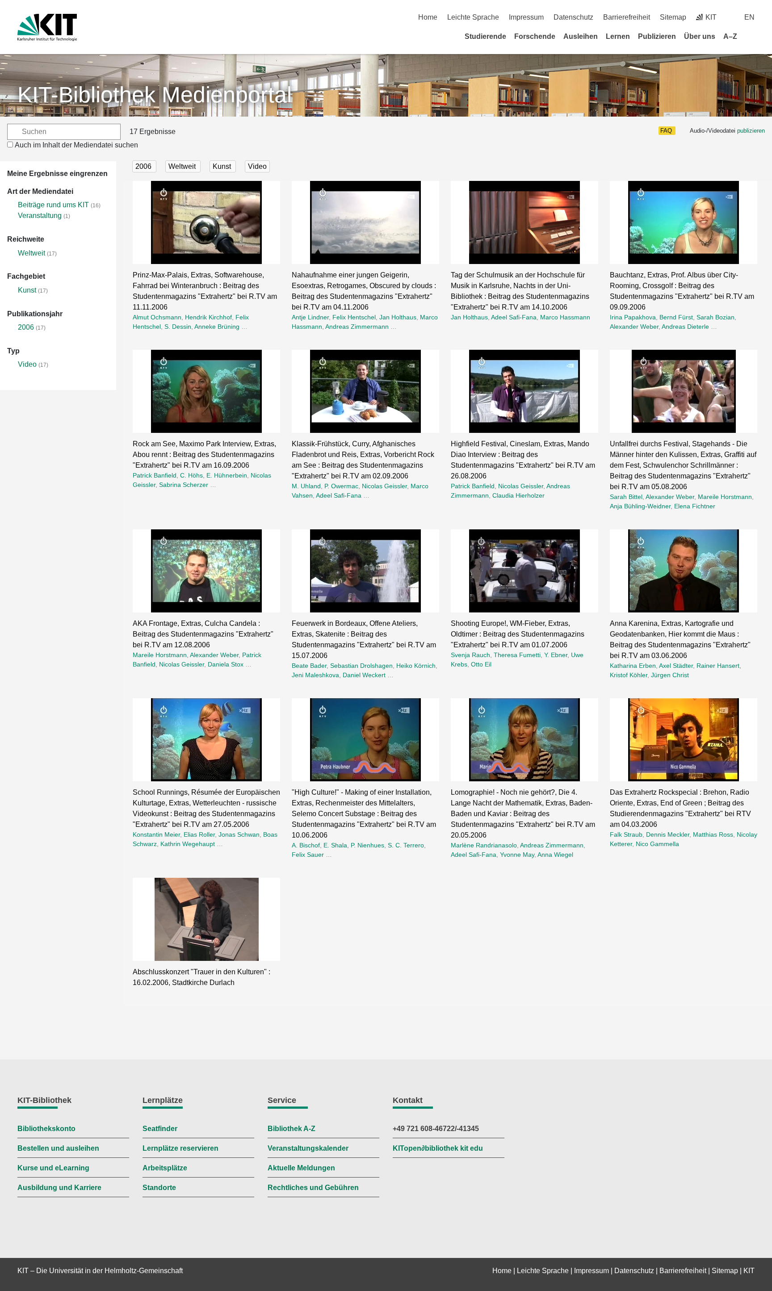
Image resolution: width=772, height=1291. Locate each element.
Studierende (485, 36)
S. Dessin (177, 326)
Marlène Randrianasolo (484, 845)
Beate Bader (309, 665)
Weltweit (31, 253)
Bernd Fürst (676, 317)
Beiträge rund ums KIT (53, 205)
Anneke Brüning (216, 326)
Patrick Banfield (154, 475)
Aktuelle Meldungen (301, 1168)
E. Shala (335, 845)
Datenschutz (573, 17)
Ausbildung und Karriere (59, 1187)
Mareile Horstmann (725, 496)
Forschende (534, 36)
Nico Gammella (657, 843)
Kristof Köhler (628, 675)
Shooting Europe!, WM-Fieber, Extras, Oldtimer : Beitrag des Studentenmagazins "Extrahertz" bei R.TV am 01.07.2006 (517, 634)
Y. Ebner (555, 654)
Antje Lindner (310, 317)
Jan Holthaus (397, 317)
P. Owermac (341, 486)
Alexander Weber (634, 326)
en (749, 17)
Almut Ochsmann (157, 317)
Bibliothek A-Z (291, 1128)
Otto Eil (481, 664)
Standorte (159, 1187)
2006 (26, 327)
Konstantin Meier (156, 834)
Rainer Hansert (717, 665)
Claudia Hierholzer (518, 495)
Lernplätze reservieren (180, 1148)
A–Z (730, 36)
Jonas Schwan (239, 834)
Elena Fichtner (694, 506)
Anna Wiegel (555, 854)
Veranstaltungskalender (308, 1148)
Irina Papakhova (633, 317)
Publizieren (657, 36)
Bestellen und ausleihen (58, 1148)
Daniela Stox (225, 664)
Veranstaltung (40, 215)
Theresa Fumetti (517, 654)
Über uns (699, 36)
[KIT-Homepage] (47, 27)
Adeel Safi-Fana (514, 317)
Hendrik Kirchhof (208, 317)
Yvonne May (517, 854)
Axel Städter (676, 665)
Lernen (618, 36)
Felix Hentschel (354, 317)
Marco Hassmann (565, 317)
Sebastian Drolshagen (361, 665)
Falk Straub (626, 834)
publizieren (751, 130)
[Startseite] (751, 36)
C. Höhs (191, 475)
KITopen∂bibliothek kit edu (438, 1148)
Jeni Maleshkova (315, 675)
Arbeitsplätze (165, 1168)
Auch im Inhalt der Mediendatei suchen (76, 145)
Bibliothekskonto (46, 1128)
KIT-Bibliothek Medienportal (154, 94)
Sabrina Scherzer (183, 484)
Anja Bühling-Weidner (640, 506)
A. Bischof (306, 845)
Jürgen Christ (670, 675)
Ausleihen (580, 36)
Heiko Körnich (416, 665)
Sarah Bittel (626, 496)
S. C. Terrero (406, 845)
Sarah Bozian (715, 317)
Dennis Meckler (667, 834)
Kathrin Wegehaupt (187, 843)
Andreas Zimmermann (357, 326)
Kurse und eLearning (53, 1168)
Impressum (526, 17)
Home (427, 17)
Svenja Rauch (470, 654)
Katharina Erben (633, 665)
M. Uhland (306, 486)
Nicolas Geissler (384, 486)
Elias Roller (199, 834)
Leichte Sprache (473, 17)
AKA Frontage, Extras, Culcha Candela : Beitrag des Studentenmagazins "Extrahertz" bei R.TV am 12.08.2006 (203, 634)
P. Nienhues (367, 845)
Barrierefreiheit (626, 17)
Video (27, 364)
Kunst (27, 290)
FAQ (666, 130)
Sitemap (673, 17)
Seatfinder (160, 1128)
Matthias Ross (713, 834)
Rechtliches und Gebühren (313, 1187)
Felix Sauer (308, 854)
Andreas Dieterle (685, 326)
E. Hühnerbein (226, 475)
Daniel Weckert (364, 675)
